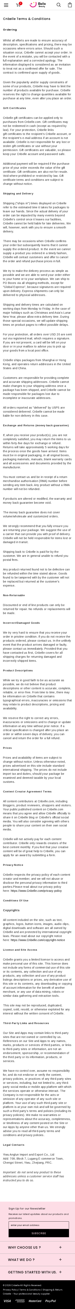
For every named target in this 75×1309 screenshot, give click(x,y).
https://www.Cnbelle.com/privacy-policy (36, 890)
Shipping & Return (52, 1289)
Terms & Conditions (30, 1289)
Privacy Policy (10, 1289)
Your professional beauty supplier (32, 1293)
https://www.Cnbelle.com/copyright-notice (38, 940)
